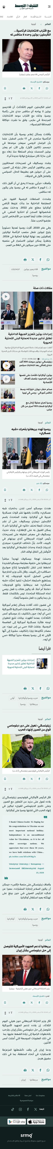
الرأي (18, 14)
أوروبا (33, 21)
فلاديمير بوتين (31, 266)
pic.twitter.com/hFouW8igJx (22, 854)
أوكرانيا (10, 916)
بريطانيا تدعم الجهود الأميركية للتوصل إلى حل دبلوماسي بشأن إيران (27, 946)
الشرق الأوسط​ (36, 14)
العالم (25, 14)
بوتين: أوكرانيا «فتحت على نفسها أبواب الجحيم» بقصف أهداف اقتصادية (35, 376)
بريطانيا (34, 701)
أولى (12, 695)
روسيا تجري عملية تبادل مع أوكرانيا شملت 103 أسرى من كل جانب (36, 404)
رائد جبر (39, 481)
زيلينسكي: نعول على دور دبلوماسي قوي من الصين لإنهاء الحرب (29, 725)
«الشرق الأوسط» (36, 79)
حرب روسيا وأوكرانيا (28, 695)
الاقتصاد (10, 14)
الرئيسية (48, 14)
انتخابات (15, 266)
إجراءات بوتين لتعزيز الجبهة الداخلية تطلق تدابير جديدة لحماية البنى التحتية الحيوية (28, 336)
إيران (23, 1077)
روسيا (35, 273)
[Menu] (50, 5)
